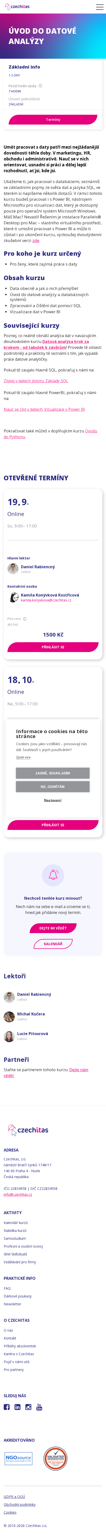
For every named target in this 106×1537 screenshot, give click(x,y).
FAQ (7, 1288)
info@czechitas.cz (18, 1194)
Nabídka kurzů (15, 1230)
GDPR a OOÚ (14, 1496)
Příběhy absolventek (20, 1346)
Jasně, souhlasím (52, 773)
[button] (98, 7)
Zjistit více (23, 757)
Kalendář (53, 943)
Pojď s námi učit (17, 1361)
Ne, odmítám (53, 787)
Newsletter (12, 1304)
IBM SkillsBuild (15, 1254)
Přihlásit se (53, 647)
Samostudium (15, 1238)
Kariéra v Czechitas (19, 1354)
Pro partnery (14, 1369)
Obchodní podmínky (19, 1504)
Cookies (10, 1512)
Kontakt (10, 1338)
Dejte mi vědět (53, 928)
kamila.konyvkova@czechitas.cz (46, 600)
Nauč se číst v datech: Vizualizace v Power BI (44, 409)
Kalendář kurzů (16, 1222)
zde (35, 240)
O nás (8, 1330)
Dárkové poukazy (18, 1296)
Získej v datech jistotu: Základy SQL (36, 381)
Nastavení (52, 800)
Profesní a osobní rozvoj (23, 1246)
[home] (46, 7)
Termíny (53, 119)
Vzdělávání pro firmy (20, 1262)
